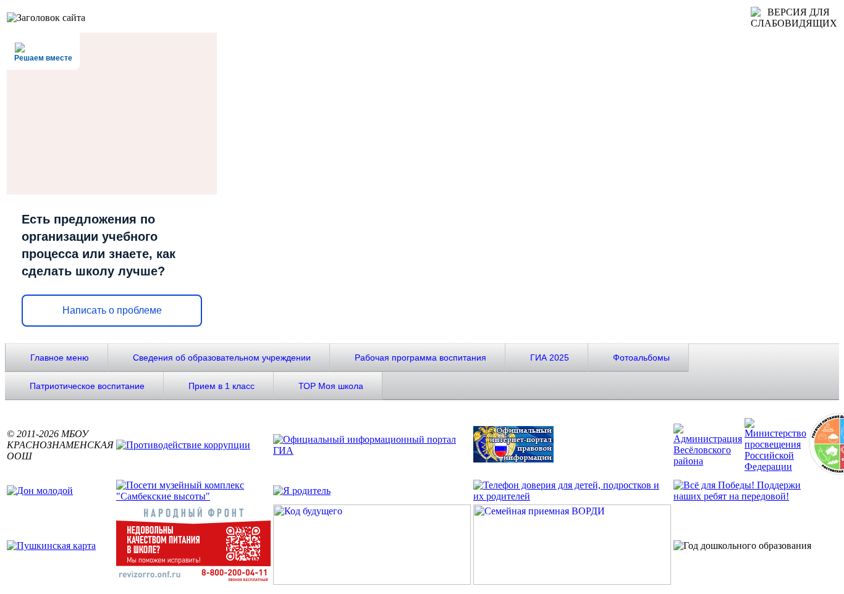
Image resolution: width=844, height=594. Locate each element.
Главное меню (59, 357)
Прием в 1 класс (221, 386)
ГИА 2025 (549, 357)
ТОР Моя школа (330, 386)
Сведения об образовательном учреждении (222, 357)
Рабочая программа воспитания (420, 357)
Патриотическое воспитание (87, 386)
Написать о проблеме (112, 310)
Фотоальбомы (641, 357)
